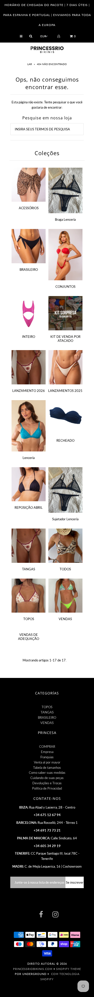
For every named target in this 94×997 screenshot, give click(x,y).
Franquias (47, 757)
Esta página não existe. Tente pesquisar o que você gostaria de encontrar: (47, 104)
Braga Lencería (65, 219)
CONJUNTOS (65, 287)
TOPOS (28, 619)
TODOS (65, 569)
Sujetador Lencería (65, 519)
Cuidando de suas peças (47, 778)
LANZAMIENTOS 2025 (65, 391)
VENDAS (65, 619)
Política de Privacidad (47, 788)
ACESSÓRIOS (29, 208)
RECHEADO (65, 440)
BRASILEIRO (29, 270)
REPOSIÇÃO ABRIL (29, 508)
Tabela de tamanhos (47, 768)
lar (30, 64)
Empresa (47, 752)
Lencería (29, 458)
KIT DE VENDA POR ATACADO (65, 339)
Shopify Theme (68, 968)
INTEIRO (28, 337)
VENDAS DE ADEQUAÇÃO (28, 637)
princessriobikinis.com (32, 968)
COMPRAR (47, 746)
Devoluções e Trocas (47, 783)
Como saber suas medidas (47, 773)
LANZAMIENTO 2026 (28, 391)
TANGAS (28, 569)
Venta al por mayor (47, 762)
